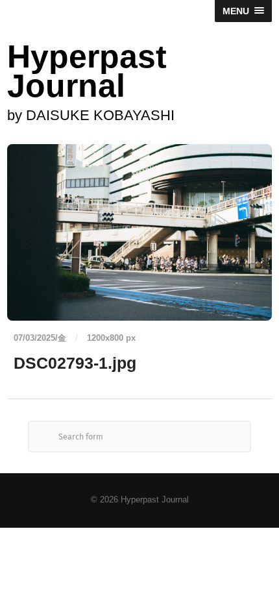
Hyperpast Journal (87, 71)
